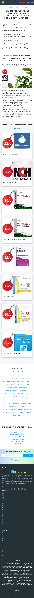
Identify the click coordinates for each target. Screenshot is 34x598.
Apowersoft (3, 523)
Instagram (11, 489)
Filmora (3, 470)
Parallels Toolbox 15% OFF (17, 439)
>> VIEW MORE (17, 444)
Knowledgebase (3, 551)
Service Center (3, 536)
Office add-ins (17, 372)
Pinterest (26, 489)
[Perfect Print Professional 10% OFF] (17, 256)
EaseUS (3, 499)
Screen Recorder (8, 397)
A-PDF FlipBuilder (3, 525)
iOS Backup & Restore (10, 393)
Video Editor (8, 372)
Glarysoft (3, 509)
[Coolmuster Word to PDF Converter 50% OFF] (17, 341)
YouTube (18, 489)
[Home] (6, 7)
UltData (3, 478)
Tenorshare (3, 497)
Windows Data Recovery (9, 381)
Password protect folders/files (11, 403)
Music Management (25, 397)
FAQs (3, 547)
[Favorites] (28, 2)
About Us (3, 532)
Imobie (3, 515)
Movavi (3, 495)
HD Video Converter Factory (3, 486)
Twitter (22, 489)
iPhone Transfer (24, 384)
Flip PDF (16, 397)
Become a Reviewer (3, 555)
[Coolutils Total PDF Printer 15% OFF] (17, 313)
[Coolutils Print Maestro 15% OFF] (17, 284)
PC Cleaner (12, 400)
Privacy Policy (22, 459)
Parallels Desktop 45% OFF (17, 434)
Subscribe (28, 455)
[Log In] (32, 2)
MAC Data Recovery (26, 403)
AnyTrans (3, 480)
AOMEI (3, 503)
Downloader (23, 406)
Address (3, 538)
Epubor (3, 521)
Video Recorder (17, 415)
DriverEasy (3, 472)
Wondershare (3, 501)
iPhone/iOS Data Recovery (12, 384)
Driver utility (25, 372)
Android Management (24, 375)
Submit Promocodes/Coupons (3, 553)
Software (19, 409)
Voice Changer (24, 378)
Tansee (3, 517)
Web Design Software (9, 412)
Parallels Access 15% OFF (17, 437)
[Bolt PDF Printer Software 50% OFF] (17, 170)
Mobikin (3, 519)
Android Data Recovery (12, 378)
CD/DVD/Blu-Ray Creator (23, 393)
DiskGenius (3, 482)
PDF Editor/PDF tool (13, 406)
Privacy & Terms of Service (12, 584)
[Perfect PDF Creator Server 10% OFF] (17, 199)
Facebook (14, 489)
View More (16, 128)
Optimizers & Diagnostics (10, 375)
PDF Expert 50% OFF (17, 432)
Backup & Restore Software (24, 381)
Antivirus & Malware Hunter (23, 412)
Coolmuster (3, 474)
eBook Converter (23, 390)
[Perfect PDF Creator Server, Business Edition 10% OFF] (17, 227)
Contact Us (3, 540)
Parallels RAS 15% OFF (17, 441)
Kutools (3, 493)
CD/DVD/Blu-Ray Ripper (9, 409)
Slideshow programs (11, 390)
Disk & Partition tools (11, 387)
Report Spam (3, 549)
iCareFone (3, 476)
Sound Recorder (20, 400)
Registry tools (27, 409)
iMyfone (3, 507)
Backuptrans (3, 513)
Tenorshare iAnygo (3, 484)
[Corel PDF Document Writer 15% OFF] (17, 142)
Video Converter (23, 387)
